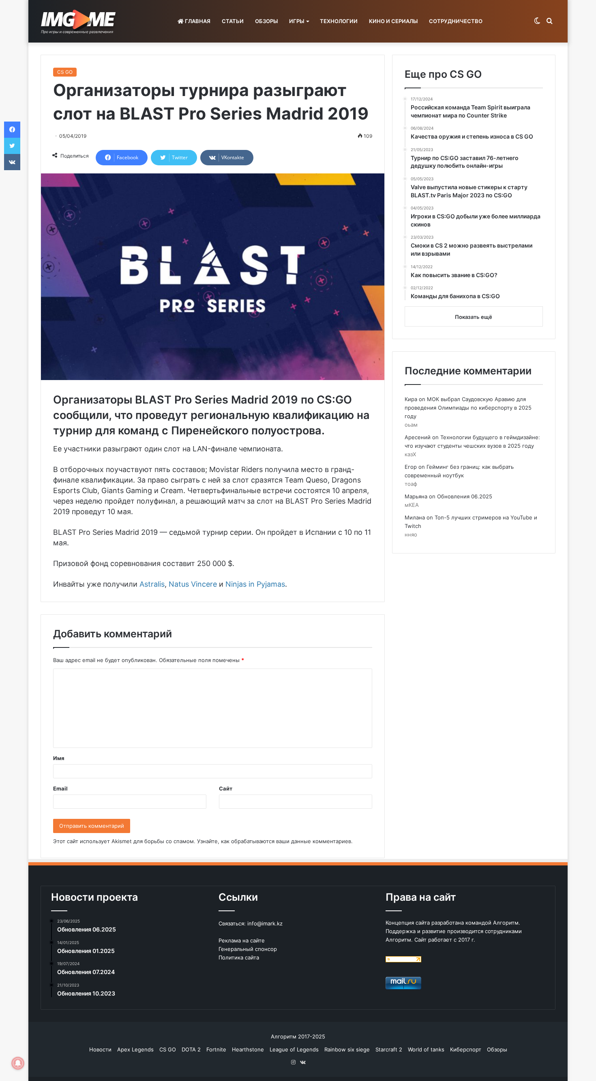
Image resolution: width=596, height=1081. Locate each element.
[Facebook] (12, 130)
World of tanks (426, 1049)
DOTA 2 (191, 1049)
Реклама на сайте (242, 940)
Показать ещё (473, 317)
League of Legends (294, 1049)
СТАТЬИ (233, 21)
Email (60, 788)
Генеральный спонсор (248, 949)
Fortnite (216, 1049)
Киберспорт (465, 1049)
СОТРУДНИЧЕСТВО (455, 21)
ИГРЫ (296, 21)
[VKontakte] (12, 162)
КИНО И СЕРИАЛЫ (393, 21)
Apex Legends (135, 1049)
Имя (58, 758)
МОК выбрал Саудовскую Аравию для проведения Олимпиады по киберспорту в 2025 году (468, 407)
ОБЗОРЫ (266, 21)
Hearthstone (248, 1049)
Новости (100, 1049)
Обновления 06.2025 (464, 496)
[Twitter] (12, 146)
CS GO (65, 72)
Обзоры (497, 1049)
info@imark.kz (265, 923)
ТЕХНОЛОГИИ (339, 21)
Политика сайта (239, 957)
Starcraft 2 (388, 1049)
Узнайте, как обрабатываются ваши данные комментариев (274, 841)
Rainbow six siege (347, 1049)
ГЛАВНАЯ (197, 21)
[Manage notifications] (17, 1063)
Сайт (225, 788)
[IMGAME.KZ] (79, 21)
